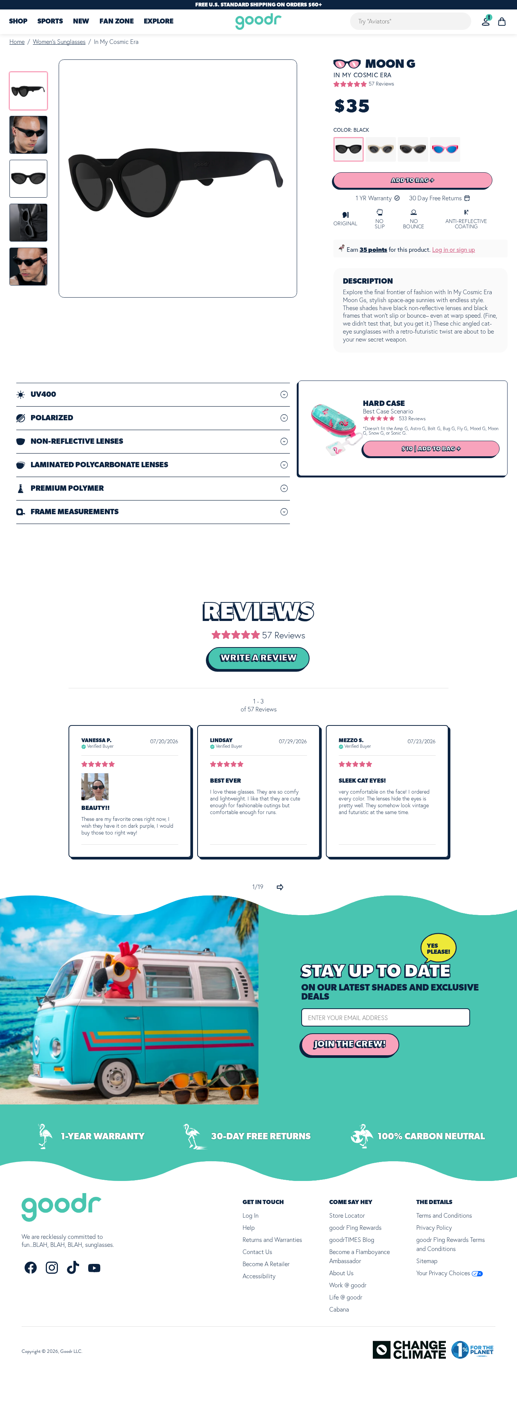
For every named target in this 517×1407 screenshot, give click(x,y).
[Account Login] (486, 22)
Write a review (259, 658)
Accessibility (259, 1276)
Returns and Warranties (272, 1239)
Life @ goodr (345, 1297)
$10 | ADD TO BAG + (431, 449)
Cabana (339, 1309)
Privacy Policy (434, 1227)
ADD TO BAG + (412, 180)
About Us (341, 1273)
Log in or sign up (453, 249)
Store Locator (347, 1215)
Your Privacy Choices (444, 1273)
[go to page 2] (280, 887)
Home (17, 41)
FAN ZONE (117, 22)
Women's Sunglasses (59, 41)
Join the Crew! (350, 1044)
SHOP (18, 22)
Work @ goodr (347, 1285)
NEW (81, 22)
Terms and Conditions (444, 1215)
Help (249, 1227)
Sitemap (427, 1261)
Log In (250, 1215)
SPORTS (50, 22)
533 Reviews (412, 418)
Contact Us (257, 1252)
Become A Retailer (266, 1264)
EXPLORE (158, 22)
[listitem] (28, 91)
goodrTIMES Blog (351, 1239)
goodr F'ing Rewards (355, 1227)
